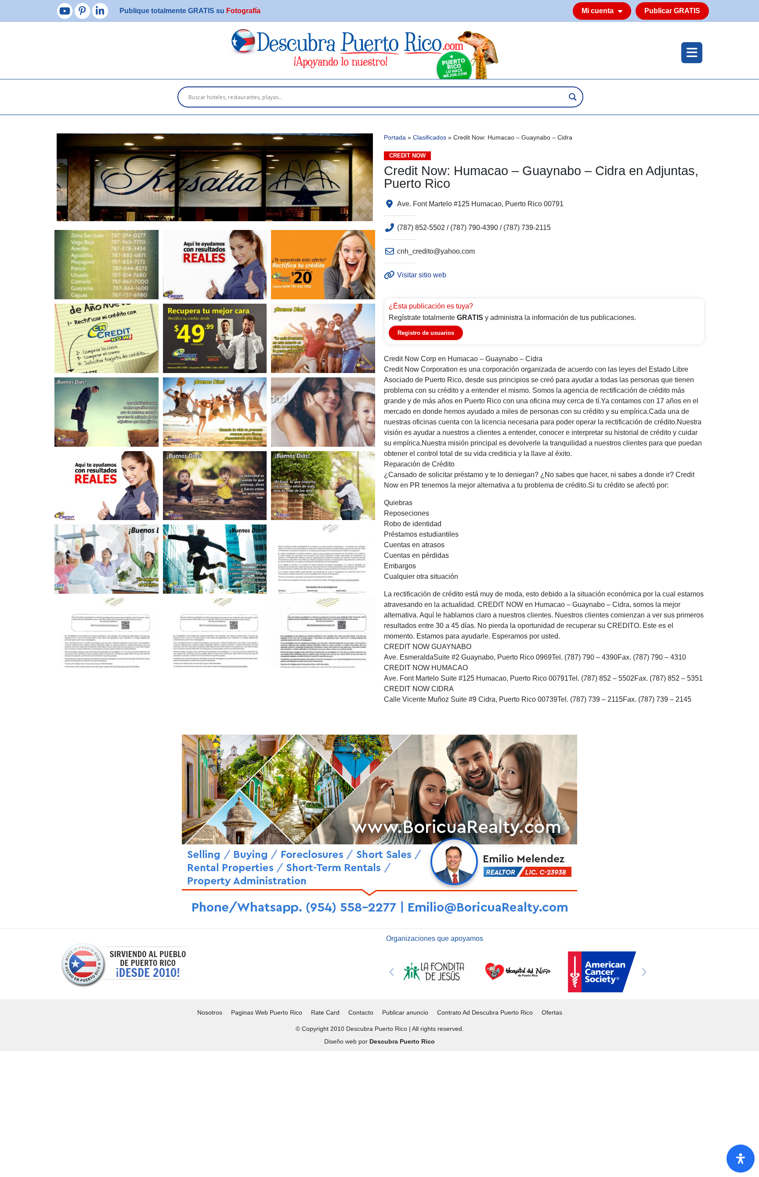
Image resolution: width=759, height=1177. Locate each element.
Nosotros (209, 1012)
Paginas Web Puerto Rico (266, 1012)
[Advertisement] (263, 1112)
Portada (395, 137)
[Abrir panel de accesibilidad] (740, 1159)
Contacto (360, 1012)
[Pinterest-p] (82, 10)
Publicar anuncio (405, 1012)
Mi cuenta (598, 10)
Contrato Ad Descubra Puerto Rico (485, 1012)
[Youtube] (64, 10)
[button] (391, 971)
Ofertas (552, 1012)
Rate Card (325, 1012)
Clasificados (429, 137)
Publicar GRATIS (672, 10)
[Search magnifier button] (573, 97)
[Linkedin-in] (100, 10)
